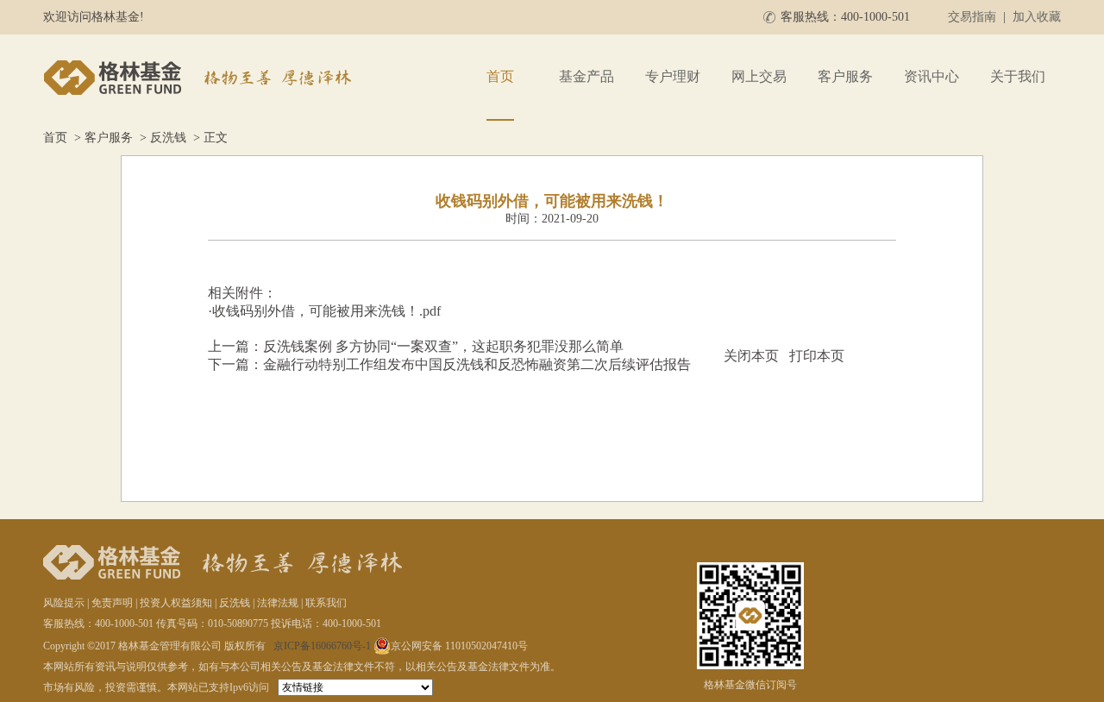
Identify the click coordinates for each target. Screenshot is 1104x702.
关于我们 (1017, 76)
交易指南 (972, 16)
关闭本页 (751, 355)
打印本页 (816, 355)
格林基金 (200, 77)
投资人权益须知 (176, 603)
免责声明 (112, 603)
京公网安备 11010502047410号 (459, 646)
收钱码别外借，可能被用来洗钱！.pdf (326, 311)
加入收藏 (1037, 16)
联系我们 (326, 603)
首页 (500, 76)
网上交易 (759, 76)
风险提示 (64, 603)
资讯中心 (931, 76)
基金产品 (586, 76)
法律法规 (277, 603)
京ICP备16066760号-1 (322, 646)
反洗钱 (168, 137)
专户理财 (672, 76)
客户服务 (845, 76)
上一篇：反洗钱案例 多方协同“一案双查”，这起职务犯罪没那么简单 (416, 346)
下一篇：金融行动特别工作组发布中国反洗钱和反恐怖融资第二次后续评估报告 (449, 364)
